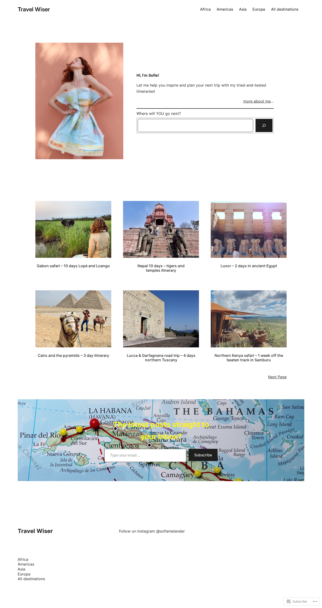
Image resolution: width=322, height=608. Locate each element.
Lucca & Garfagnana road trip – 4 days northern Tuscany (161, 357)
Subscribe (203, 455)
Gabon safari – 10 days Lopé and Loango (73, 266)
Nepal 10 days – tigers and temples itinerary (161, 268)
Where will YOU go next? (158, 113)
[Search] (264, 125)
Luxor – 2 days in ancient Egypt (249, 266)
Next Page (277, 377)
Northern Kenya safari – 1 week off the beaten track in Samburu (249, 357)
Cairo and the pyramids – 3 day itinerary (73, 355)
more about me (257, 101)
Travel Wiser (34, 9)
